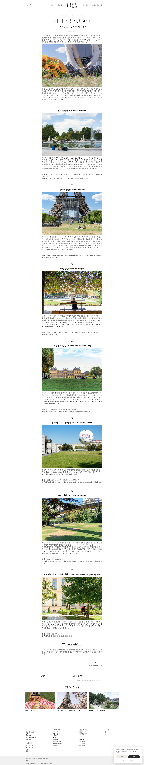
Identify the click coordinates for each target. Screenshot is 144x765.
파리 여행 (50, 5)
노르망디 (55, 736)
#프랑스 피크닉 (91, 680)
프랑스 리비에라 (57, 743)
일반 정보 (82, 741)
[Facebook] (106, 736)
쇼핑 (27, 749)
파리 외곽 (55, 732)
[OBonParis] (72, 5)
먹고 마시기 (29, 745)
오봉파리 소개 (30, 732)
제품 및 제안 (83, 730)
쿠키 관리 (28, 739)
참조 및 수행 (29, 747)
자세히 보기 (130, 760)
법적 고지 (28, 736)
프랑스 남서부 (57, 741)
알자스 (55, 745)
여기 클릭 (60, 99)
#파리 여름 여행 (99, 680)
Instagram (109, 732)
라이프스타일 (78, 15)
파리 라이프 (84, 5)
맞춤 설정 (124, 760)
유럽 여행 (82, 745)
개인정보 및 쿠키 (31, 737)
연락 (27, 734)
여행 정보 (82, 739)
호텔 (27, 751)
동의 (134, 756)
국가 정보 (82, 743)
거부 (122, 756)
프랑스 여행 (57, 730)
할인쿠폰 (60, 5)
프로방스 (55, 739)
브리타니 (55, 737)
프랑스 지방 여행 (97, 5)
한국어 (113, 5)
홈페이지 (64, 15)
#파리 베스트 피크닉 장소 (79, 680)
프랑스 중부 (56, 734)
